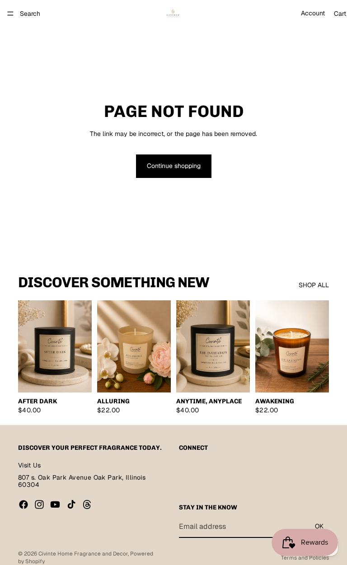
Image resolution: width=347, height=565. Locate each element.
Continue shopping (174, 166)
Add (85, 378)
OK (319, 526)
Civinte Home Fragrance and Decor (83, 553)
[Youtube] (55, 504)
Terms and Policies (305, 557)
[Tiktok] (71, 504)
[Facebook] (23, 504)
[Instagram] (39, 504)
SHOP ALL (314, 285)
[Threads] (87, 504)
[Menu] (10, 13)
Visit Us (29, 465)
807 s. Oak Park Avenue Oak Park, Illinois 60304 (81, 480)
